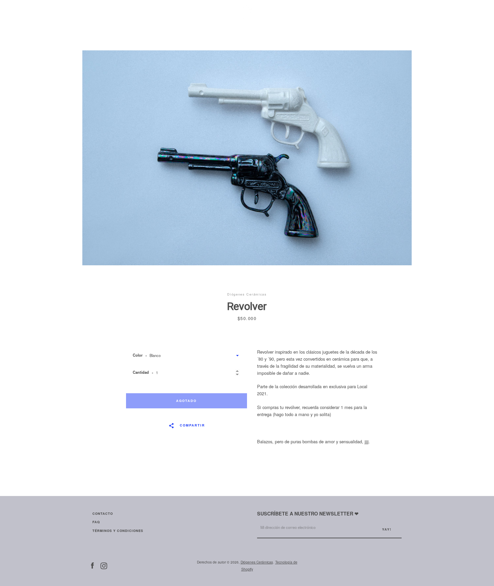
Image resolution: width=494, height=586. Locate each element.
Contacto (102, 513)
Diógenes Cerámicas (257, 562)
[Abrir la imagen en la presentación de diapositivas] (247, 157)
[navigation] (97, 11)
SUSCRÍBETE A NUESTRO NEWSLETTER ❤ (308, 513)
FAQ (96, 522)
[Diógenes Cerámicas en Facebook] (92, 565)
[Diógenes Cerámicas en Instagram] (103, 565)
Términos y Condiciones (117, 530)
